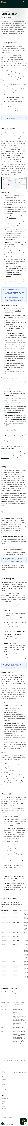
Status (3, 1101)
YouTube (4, 1092)
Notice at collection (7, 1124)
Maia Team (18, 310)
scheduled (4, 588)
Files (21, 279)
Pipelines (12, 511)
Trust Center (5, 1108)
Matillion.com (5, 1098)
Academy (4, 1081)
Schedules (6, 369)
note (19, 1009)
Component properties (7, 448)
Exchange (4, 1084)
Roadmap (4, 1086)
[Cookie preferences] (2, 1123)
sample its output (10, 395)
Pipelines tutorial (8, 518)
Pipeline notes (15, 838)
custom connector (16, 335)
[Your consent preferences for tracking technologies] (25, 1123)
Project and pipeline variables (12, 412)
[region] (14, 944)
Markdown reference (20, 861)
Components (5, 457)
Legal (3, 1106)
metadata (6, 402)
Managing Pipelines (10, 667)
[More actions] (26, 2)
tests (7, 423)
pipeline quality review (19, 419)
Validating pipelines (9, 360)
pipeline (20, 639)
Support (4, 1089)
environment (12, 217)
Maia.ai (4, 1079)
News (3, 1103)
